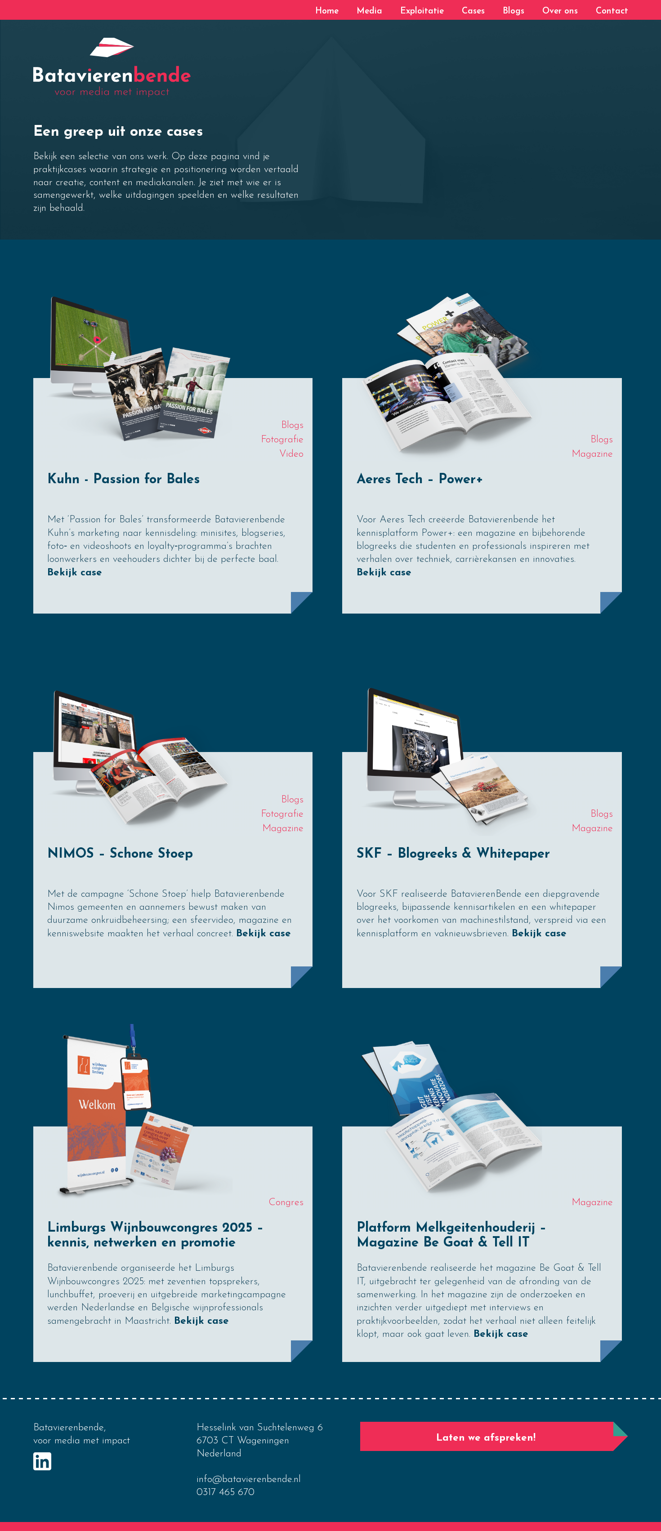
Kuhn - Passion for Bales (123, 479)
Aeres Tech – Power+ (420, 479)
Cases (473, 11)
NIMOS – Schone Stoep (120, 854)
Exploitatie (422, 11)
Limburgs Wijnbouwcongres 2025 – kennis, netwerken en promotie (155, 1235)
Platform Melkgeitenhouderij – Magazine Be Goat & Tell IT (451, 1235)
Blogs (513, 11)
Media (369, 11)
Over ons (560, 11)
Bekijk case (74, 573)
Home (327, 11)
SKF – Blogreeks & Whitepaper (453, 854)
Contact (612, 11)
